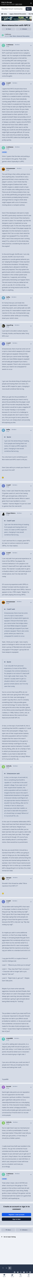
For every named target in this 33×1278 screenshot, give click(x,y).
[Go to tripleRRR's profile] (3, 1039)
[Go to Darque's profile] (3, 878)
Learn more (3, 3)
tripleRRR (9, 1038)
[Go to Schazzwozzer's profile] (3, 169)
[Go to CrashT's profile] (3, 83)
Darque (8, 877)
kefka (8, 297)
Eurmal (8, 1086)
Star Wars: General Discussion (19, 36)
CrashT (8, 83)
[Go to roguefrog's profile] (3, 326)
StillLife (8, 766)
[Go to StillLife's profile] (3, 766)
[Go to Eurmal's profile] (3, 1087)
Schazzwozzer (10, 168)
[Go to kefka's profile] (3, 298)
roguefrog (9, 325)
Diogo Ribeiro (10, 513)
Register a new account (16, 1214)
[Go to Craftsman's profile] (3, 35)
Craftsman (8, 34)
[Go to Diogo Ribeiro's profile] (3, 514)
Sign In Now (16, 1219)
